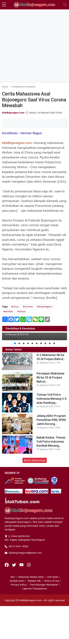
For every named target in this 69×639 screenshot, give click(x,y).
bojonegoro (45, 306)
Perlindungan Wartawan (44, 584)
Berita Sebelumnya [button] (34, 460)
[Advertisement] (34, 45)
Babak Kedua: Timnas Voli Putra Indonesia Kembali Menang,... (51, 441)
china (22, 311)
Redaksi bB (34, 580)
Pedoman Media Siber (31, 577)
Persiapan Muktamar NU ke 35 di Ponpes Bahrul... (51, 377)
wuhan (9, 311)
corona (29, 306)
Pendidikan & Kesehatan (24, 86)
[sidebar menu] (4, 4)
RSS (13, 577)
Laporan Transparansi (34, 588)
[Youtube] (21, 564)
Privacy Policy (19, 584)
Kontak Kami (17, 580)
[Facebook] (7, 564)
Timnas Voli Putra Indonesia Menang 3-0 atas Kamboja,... (51, 398)
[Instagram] (29, 564)
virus (16, 306)
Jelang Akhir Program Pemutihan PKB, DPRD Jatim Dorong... (51, 420)
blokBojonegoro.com (13, 112)
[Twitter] (14, 564)
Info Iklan (52, 577)
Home (5, 86)
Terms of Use (51, 580)
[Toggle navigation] (65, 4)
